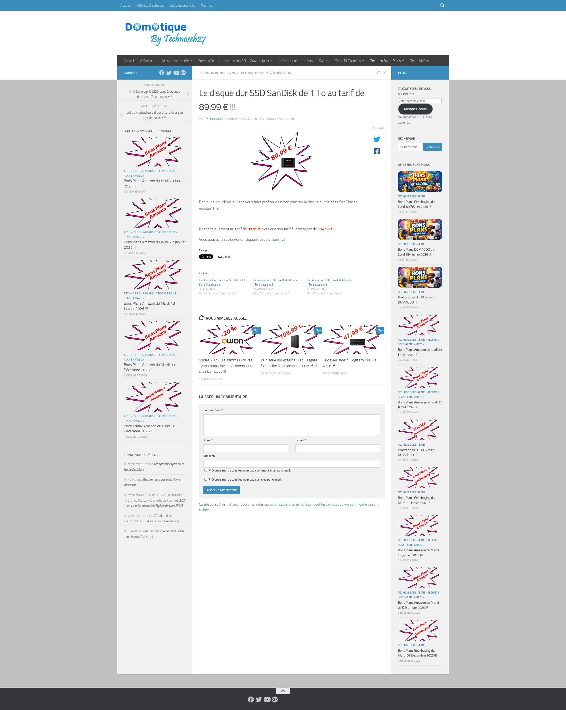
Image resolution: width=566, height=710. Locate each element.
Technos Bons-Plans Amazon (265, 73)
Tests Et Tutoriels (348, 61)
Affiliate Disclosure (150, 5)
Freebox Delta (208, 61)
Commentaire (213, 410)
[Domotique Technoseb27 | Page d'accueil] (167, 33)
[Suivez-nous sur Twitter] (169, 72)
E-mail (300, 440)
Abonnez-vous (415, 109)
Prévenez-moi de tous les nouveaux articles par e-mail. (245, 479)
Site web (209, 456)
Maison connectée (175, 61)
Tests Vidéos (419, 61)
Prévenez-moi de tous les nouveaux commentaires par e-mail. (250, 470)
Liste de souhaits (182, 5)
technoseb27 (215, 119)
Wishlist (207, 5)
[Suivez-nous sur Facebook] (161, 72)
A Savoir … (148, 61)
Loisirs (308, 61)
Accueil (125, 5)
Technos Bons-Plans (385, 61)
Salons (324, 61)
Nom (207, 440)
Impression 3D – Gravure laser (247, 61)
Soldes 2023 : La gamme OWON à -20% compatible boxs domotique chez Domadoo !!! (225, 366)
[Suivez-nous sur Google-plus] (183, 72)
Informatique (288, 61)
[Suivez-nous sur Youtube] (176, 72)
